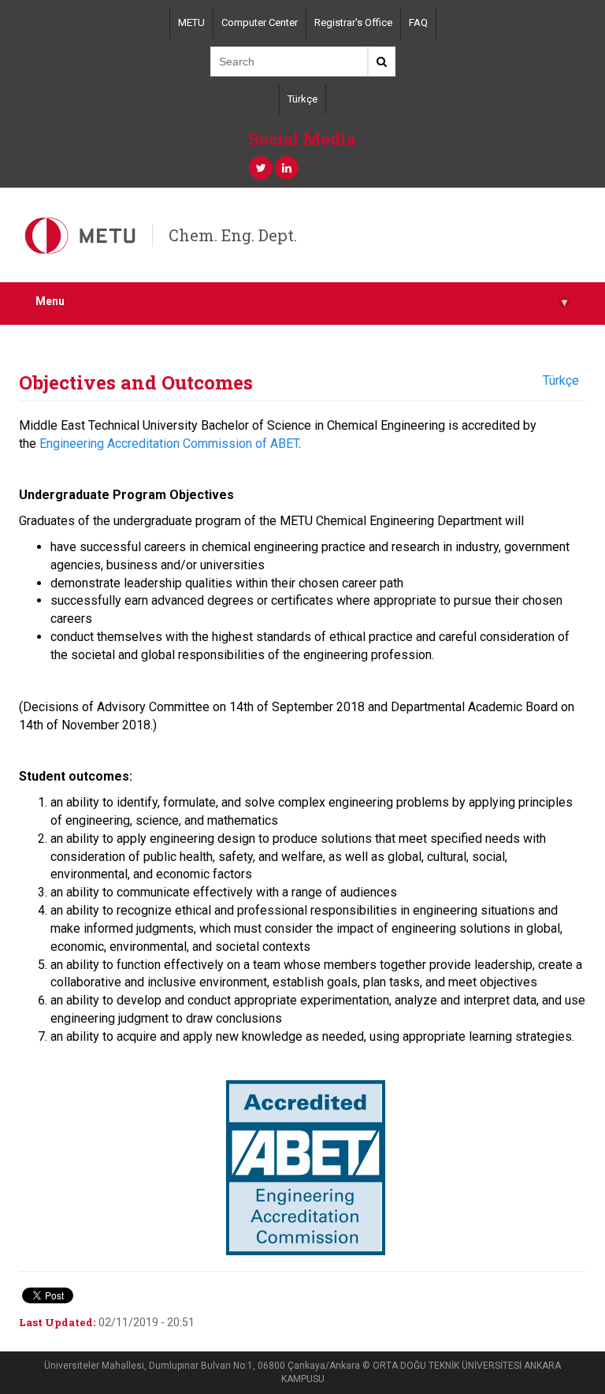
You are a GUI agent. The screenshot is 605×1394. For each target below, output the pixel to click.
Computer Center (259, 22)
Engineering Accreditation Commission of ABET (169, 443)
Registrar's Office (353, 22)
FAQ (418, 22)
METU (191, 22)
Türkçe (302, 99)
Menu (301, 301)
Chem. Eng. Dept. (233, 235)
